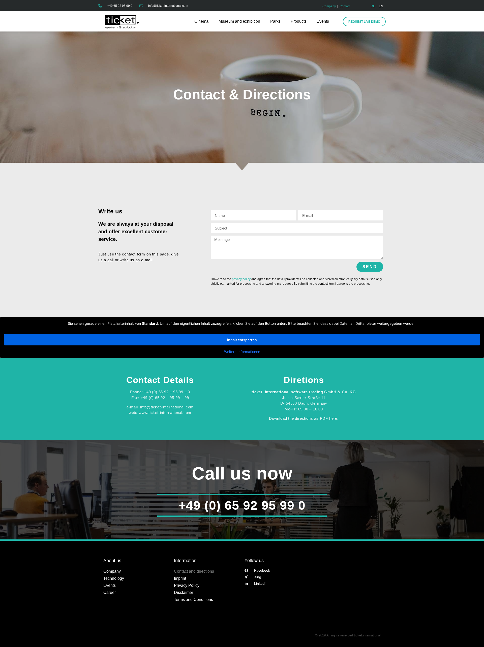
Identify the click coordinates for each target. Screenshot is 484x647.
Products (299, 21)
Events (323, 21)
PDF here (328, 418)
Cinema (201, 21)
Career (109, 592)
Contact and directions (194, 571)
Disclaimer (183, 592)
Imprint (180, 578)
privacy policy (241, 279)
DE (373, 6)
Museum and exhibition (239, 21)
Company (329, 6)
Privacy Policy (186, 585)
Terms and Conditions (193, 599)
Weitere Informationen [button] (242, 351)
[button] (11, 636)
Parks (275, 21)
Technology (113, 578)
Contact (345, 6)
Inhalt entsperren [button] (242, 340)
